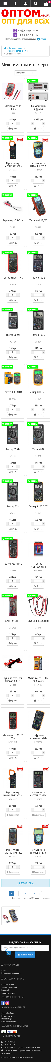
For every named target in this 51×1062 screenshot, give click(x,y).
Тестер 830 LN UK (13, 392)
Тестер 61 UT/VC (38, 220)
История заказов (8, 1016)
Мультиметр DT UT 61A (13, 737)
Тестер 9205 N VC (12, 563)
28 (33, 73)
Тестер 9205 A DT (38, 506)
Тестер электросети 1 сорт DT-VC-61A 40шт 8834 (38, 568)
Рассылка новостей (9, 1021)
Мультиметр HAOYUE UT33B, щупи (38, 852)
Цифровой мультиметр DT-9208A (38, 738)
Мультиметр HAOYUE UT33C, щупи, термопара (38, 166)
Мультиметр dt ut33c (13, 107)
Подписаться (27, 954)
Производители (7, 984)
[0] (46, 3)
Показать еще (25, 883)
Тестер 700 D (38, 334)
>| (39, 893)
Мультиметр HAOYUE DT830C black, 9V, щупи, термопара (38, 797)
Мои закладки (6, 1019)
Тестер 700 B (38, 277)
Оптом (43, 39)
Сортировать (21, 73)
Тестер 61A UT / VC (13, 277)
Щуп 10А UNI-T (13, 620)
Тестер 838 (13, 506)
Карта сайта (5, 990)
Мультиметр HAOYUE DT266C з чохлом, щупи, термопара (12, 797)
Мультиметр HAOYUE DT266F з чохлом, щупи (13, 166)
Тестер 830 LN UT (38, 392)
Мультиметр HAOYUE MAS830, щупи (13, 852)
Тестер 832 (38, 449)
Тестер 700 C (13, 334)
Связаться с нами (8, 993)
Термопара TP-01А (13, 220)
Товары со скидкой (9, 987)
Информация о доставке (10, 973)
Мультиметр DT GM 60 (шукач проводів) (38, 681)
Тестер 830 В (13, 449)
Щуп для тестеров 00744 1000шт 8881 (13, 681)
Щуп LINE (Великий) (38, 620)
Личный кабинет (7, 1013)
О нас (3, 970)
